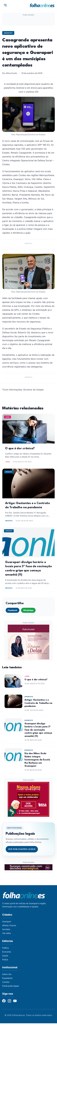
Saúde (5, 955)
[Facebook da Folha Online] (4, 1001)
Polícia (5, 959)
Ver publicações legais (22, 849)
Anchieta (6, 929)
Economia (6, 952)
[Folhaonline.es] (42, 5)
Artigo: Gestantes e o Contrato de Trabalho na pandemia (38, 703)
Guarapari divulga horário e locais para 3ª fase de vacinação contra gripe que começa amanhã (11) (38, 729)
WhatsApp (28, 610)
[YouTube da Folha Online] (15, 1001)
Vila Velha (6, 933)
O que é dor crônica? (20, 448)
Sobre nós (6, 974)
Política (5, 948)
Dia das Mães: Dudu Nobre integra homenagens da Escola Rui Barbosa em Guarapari (37, 759)
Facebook (12, 610)
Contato (5, 982)
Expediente (7, 978)
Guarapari (6, 921)
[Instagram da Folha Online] (9, 1001)
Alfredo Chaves (9, 925)
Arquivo (8, 33)
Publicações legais (10, 986)
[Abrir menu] (5, 5)
